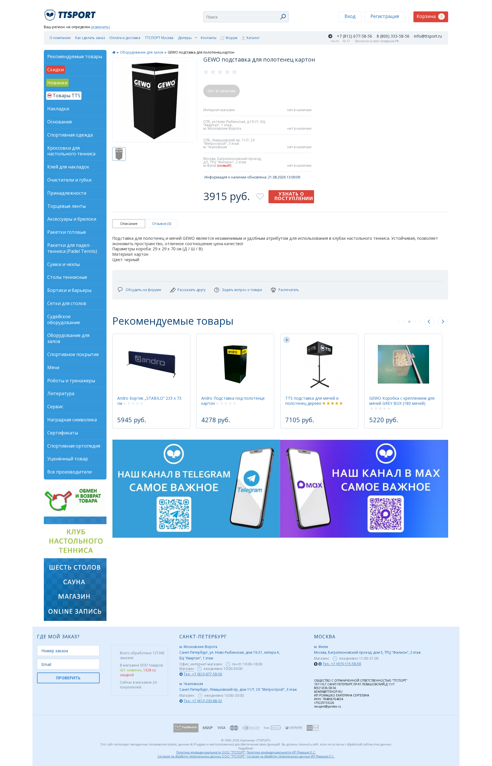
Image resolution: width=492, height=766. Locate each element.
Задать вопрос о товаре (242, 289)
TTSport (71, 12)
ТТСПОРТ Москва (159, 37)
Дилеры (185, 37)
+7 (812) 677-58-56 (354, 36)
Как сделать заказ (90, 37)
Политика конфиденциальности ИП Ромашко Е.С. (281, 752)
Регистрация (384, 16)
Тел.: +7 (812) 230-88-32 (203, 700)
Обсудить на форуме (143, 289)
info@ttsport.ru (428, 36)
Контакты (208, 37)
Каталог (253, 37)
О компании (60, 37)
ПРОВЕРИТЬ (68, 677)
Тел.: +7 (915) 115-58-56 (342, 663)
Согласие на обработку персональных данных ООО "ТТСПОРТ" (201, 756)
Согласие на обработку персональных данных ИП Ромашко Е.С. (291, 756)
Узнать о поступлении (293, 196)
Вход (350, 16)
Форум (231, 37)
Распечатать (288, 289)
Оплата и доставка (124, 37)
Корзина (429, 16)
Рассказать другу (191, 289)
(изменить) (100, 27)
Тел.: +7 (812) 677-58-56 (203, 674)
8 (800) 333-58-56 (393, 36)
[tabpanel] (151, 381)
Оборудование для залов (141, 52)
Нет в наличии (221, 91)
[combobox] (246, 16)
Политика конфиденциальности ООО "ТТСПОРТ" (211, 752)
